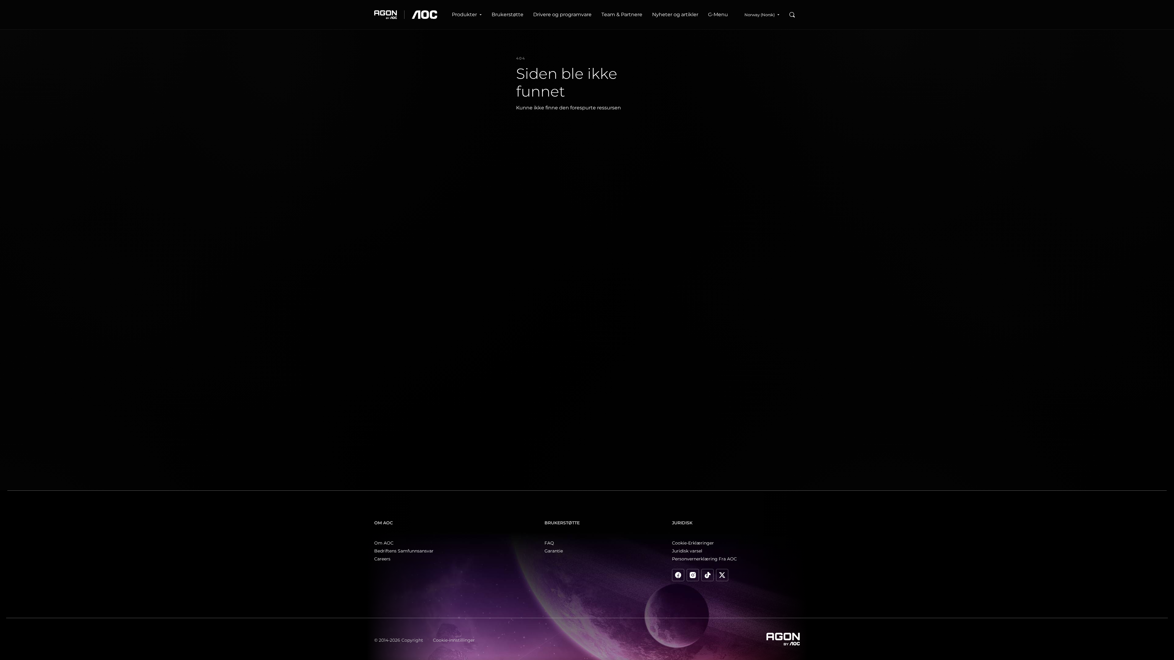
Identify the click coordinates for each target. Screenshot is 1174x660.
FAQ (549, 543)
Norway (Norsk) (759, 14)
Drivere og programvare (562, 14)
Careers (382, 559)
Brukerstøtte (507, 14)
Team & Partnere (621, 14)
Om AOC (383, 543)
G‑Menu (718, 14)
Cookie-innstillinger (454, 640)
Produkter (464, 14)
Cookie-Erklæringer (693, 543)
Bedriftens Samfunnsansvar (404, 551)
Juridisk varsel (687, 551)
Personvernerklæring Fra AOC (704, 559)
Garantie (554, 551)
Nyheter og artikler (675, 14)
